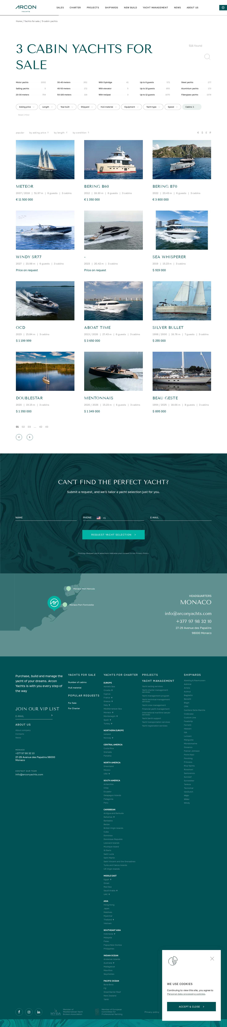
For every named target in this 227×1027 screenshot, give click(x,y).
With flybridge (105, 82)
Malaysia (108, 938)
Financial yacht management (156, 709)
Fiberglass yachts (189, 94)
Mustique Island (111, 847)
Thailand (108, 920)
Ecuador (107, 792)
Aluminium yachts (189, 88)
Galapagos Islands (112, 795)
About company (23, 730)
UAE (106, 894)
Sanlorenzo (189, 773)
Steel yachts (187, 82)
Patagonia (108, 799)
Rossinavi (188, 770)
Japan (106, 908)
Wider (186, 799)
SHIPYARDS (111, 7)
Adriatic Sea (109, 686)
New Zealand (110, 996)
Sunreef (188, 777)
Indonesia (108, 934)
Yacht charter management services (155, 691)
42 (40, 426)
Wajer (186, 795)
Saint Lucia (109, 854)
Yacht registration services (154, 726)
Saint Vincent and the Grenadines (119, 861)
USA (106, 774)
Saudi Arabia (109, 891)
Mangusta (188, 740)
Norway (107, 738)
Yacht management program (155, 696)
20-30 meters (22, 94)
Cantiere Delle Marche (194, 710)
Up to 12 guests (147, 94)
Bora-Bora (108, 985)
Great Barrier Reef (112, 992)
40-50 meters (63, 88)
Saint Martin (109, 858)
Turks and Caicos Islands (115, 865)
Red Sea (107, 887)
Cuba (106, 832)
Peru (106, 803)
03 (29, 426)
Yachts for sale (32, 21)
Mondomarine (190, 744)
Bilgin (186, 703)
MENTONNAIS (98, 398)
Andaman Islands (112, 959)
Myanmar (108, 916)
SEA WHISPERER (169, 257)
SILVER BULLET (168, 327)
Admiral (187, 684)
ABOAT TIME (97, 327)
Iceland (107, 734)
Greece (107, 701)
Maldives (108, 912)
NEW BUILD (130, 7)
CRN (186, 706)
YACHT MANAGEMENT (155, 7)
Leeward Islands (111, 843)
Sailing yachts (22, 88)
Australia (108, 963)
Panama (107, 756)
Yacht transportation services (156, 722)
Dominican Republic (113, 839)
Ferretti (187, 725)
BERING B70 (165, 186)
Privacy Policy (142, 553)
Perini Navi (189, 755)
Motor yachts (22, 82)
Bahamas (108, 817)
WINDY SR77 (29, 257)
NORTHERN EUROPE (114, 730)
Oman (106, 883)
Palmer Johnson (192, 751)
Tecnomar (188, 788)
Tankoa (187, 784)
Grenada (108, 752)
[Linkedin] (38, 1012)
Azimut (187, 692)
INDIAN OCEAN (111, 955)
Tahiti (106, 999)
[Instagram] (29, 1012)
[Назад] (19, 437)
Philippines (109, 949)
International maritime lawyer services (156, 714)
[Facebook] (19, 1012)
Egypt (106, 879)
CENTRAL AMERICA (113, 745)
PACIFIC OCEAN (111, 981)
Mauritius (108, 970)
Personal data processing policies (186, 993)
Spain (106, 720)
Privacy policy (152, 1012)
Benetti (187, 699)
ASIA (106, 901)
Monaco (107, 712)
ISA (185, 732)
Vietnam (108, 923)
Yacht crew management (154, 705)
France (107, 698)
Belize (107, 824)
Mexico (107, 770)
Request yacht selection (111, 534)
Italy (106, 705)
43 (46, 426)
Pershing (188, 758)
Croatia (107, 690)
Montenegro (110, 716)
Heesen (187, 729)
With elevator (105, 88)
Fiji (105, 988)
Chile (106, 788)
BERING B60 (96, 186)
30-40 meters (63, 82)
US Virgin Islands (112, 869)
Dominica (108, 836)
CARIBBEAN (109, 810)
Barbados (108, 821)
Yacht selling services (152, 686)
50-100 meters (64, 94)
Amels (187, 688)
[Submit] (52, 715)
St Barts (107, 850)
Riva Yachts (189, 766)
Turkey (107, 724)
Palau (106, 941)
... (35, 426)
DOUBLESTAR (29, 398)
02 (23, 426)
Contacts (19, 734)
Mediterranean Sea (113, 709)
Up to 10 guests (147, 88)
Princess (188, 762)
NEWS (177, 7)
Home (19, 21)
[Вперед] (30, 437)
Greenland (109, 766)
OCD (20, 327)
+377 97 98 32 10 (194, 621)
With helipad (105, 94)
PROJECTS (93, 7)
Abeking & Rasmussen (194, 680)
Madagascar (109, 967)
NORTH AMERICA (112, 763)
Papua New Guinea (113, 945)
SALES (60, 7)
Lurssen (188, 736)
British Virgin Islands (113, 828)
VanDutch (188, 792)
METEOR (25, 186)
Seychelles (109, 974)
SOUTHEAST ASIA (112, 930)
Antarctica (108, 784)
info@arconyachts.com (188, 613)
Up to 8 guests (147, 82)
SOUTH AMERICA (112, 780)
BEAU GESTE (165, 398)
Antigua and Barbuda (114, 813)
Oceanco (188, 747)
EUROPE (108, 683)
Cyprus (107, 694)
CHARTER (75, 7)
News (18, 738)
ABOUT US (192, 7)
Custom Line (190, 718)
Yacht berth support (151, 718)
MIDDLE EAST (110, 876)
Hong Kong (109, 905)
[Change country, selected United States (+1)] (99, 517)
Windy (187, 803)
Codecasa (188, 714)
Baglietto (188, 695)
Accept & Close (189, 1006)
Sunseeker (189, 781)
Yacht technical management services (156, 700)
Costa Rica (109, 748)
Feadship (188, 721)
